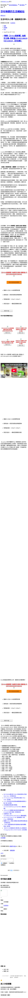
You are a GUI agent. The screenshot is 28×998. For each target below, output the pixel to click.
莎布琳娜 (3, 837)
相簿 (5, 26)
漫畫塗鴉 (12, 850)
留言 (14, 846)
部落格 (5, 27)
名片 (5, 29)
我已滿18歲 (3, 995)
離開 (9, 995)
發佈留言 (3, 865)
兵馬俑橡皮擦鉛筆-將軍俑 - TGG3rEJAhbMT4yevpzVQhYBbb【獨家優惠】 (15, 806)
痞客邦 (11, 846)
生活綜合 (12, 23)
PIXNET (7, 975)
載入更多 (3, 855)
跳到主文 (3, 15)
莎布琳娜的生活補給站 (12, 11)
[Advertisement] (14, 939)
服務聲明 (16, 977)
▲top (2, 853)
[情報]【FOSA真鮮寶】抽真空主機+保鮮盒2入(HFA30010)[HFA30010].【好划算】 (15, 38)
